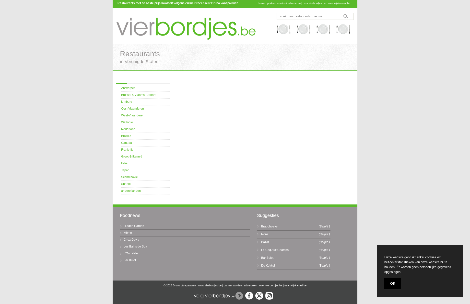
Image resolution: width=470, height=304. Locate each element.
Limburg (126, 101)
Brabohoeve (269, 226)
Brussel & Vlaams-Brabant (138, 95)
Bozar (265, 242)
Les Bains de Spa (135, 246)
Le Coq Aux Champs (275, 250)
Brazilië (126, 136)
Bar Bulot (130, 260)
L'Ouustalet (131, 253)
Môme (128, 233)
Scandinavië (129, 177)
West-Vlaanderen (132, 115)
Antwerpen (128, 88)
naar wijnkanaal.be (339, 3)
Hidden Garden (134, 226)
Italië (124, 163)
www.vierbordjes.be (210, 285)
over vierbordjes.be (314, 3)
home (261, 3)
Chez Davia (131, 239)
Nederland (128, 129)
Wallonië (127, 122)
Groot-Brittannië (131, 156)
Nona (265, 234)
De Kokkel (268, 265)
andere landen (131, 190)
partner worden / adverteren (284, 3)
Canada (126, 143)
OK (392, 283)
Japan (125, 170)
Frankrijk (127, 149)
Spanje (126, 184)
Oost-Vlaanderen (132, 108)
